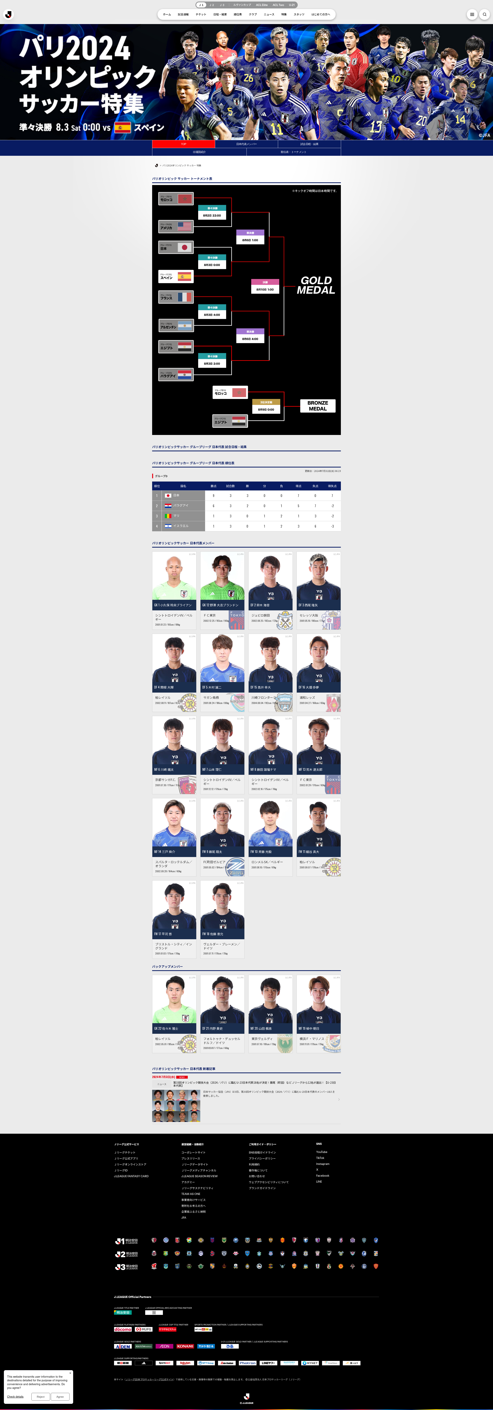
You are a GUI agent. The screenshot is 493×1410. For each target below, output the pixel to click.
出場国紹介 (199, 151)
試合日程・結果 (309, 144)
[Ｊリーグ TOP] (156, 165)
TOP (183, 144)
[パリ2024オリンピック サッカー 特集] (246, 25)
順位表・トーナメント (293, 151)
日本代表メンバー (246, 144)
